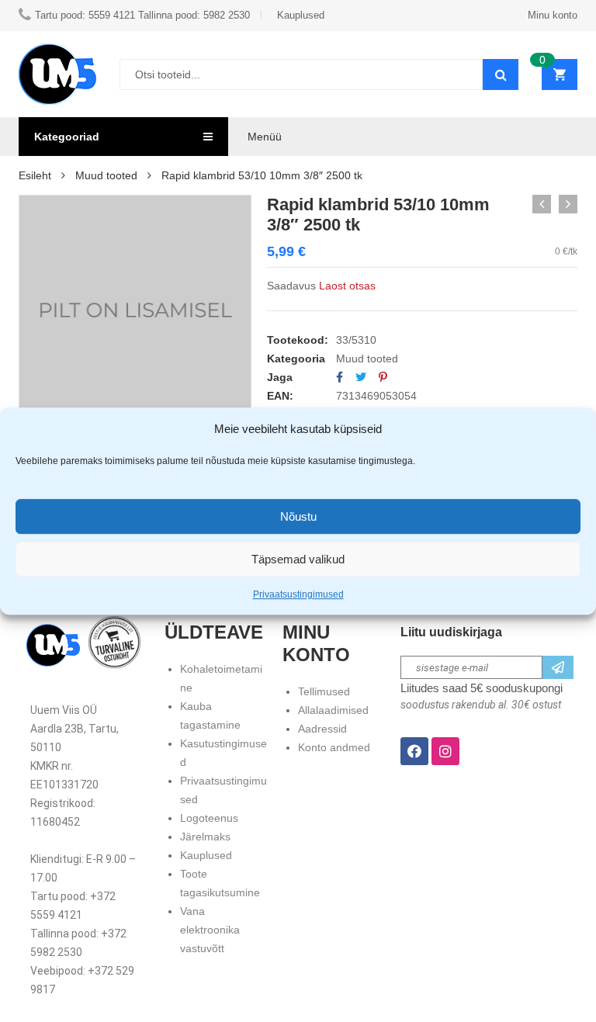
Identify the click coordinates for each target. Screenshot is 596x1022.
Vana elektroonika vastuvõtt (210, 929)
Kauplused (206, 855)
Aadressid (322, 728)
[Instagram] (445, 751)
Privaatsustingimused (298, 594)
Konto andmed (334, 747)
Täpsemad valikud (298, 559)
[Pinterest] (383, 377)
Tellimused (324, 691)
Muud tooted (106, 175)
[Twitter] (360, 377)
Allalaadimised (333, 710)
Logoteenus (209, 818)
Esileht (35, 175)
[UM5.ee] (57, 74)
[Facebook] (339, 377)
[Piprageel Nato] (568, 204)
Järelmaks (205, 836)
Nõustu (298, 516)
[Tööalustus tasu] (541, 204)
